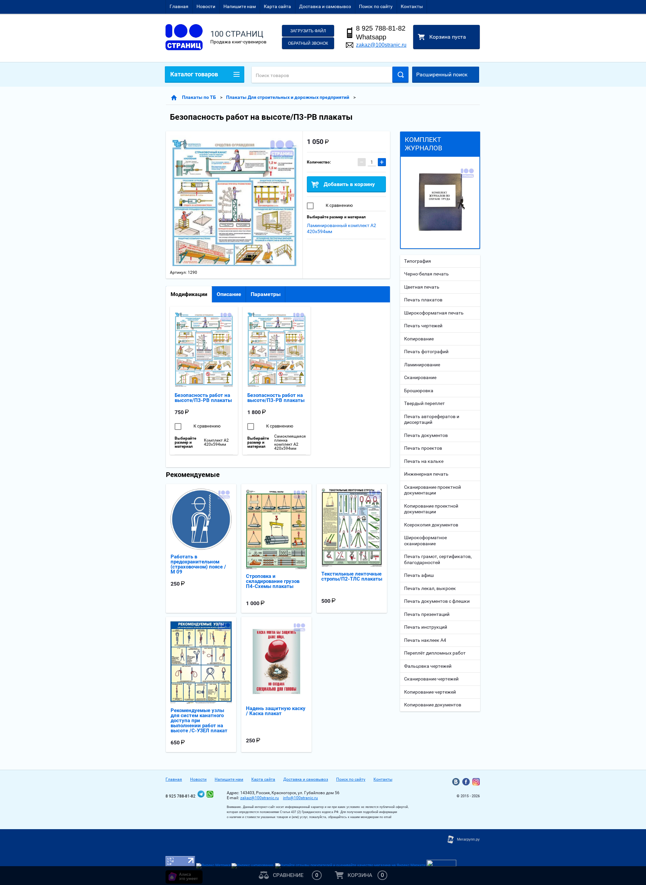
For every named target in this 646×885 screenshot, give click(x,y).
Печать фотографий (426, 351)
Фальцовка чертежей (428, 666)
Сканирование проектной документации (432, 490)
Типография (417, 261)
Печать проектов (423, 448)
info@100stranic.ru (300, 798)
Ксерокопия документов (431, 524)
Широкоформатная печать (434, 313)
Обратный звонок (308, 43)
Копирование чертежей (430, 692)
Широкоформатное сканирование (425, 540)
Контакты (412, 6)
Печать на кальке (423, 461)
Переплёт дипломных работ (435, 653)
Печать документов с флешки (437, 601)
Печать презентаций (427, 614)
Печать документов (426, 435)
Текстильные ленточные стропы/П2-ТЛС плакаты (351, 576)
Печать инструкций (425, 627)
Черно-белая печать (426, 273)
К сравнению (339, 205)
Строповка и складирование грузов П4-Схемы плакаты (272, 581)
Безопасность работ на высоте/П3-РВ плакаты (203, 397)
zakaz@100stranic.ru (381, 45)
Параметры (266, 294)
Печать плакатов (423, 299)
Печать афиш (419, 575)
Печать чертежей (423, 325)
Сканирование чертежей (431, 678)
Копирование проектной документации (431, 509)
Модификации (189, 294)
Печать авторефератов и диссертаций (431, 419)
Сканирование (420, 377)
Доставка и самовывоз (325, 6)
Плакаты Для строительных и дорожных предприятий (287, 97)
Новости (205, 6)
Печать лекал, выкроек (430, 588)
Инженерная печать (426, 474)
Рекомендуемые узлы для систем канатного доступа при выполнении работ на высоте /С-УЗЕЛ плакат (199, 720)
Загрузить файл (308, 31)
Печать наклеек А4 (425, 640)
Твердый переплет (424, 403)
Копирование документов (432, 704)
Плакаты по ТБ (199, 97)
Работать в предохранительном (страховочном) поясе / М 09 (198, 564)
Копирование (419, 338)
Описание (229, 294)
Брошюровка (418, 390)
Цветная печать (421, 287)
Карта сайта (277, 6)
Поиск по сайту (376, 6)
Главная (179, 6)
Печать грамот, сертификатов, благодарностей (438, 559)
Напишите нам (239, 6)
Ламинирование (422, 364)
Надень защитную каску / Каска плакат (276, 710)
